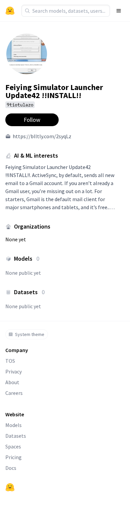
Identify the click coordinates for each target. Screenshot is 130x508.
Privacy (13, 371)
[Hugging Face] (10, 487)
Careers (14, 393)
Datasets (15, 435)
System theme (29, 334)
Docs (10, 467)
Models (13, 425)
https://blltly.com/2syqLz (42, 136)
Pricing (13, 457)
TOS (10, 360)
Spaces (13, 446)
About (12, 382)
